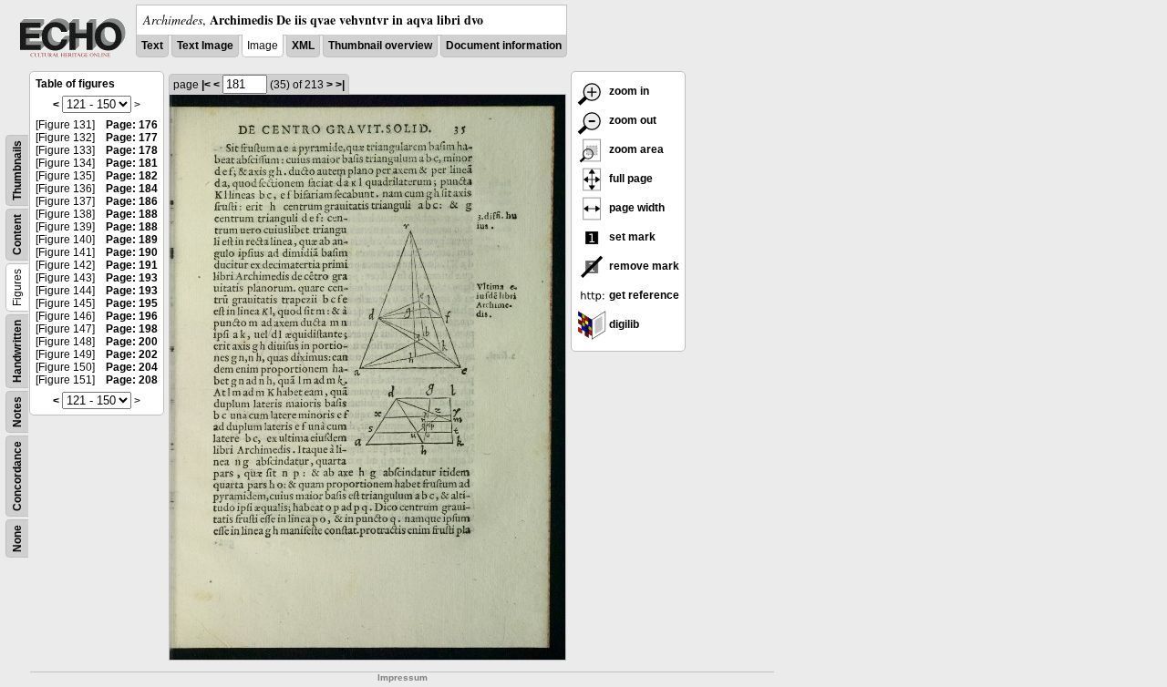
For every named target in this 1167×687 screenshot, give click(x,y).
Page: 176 (132, 124)
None (17, 538)
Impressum (402, 677)
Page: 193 (132, 278)
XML (303, 45)
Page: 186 (132, 201)
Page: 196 (132, 316)
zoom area (635, 149)
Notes (17, 411)
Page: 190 (132, 252)
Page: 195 (132, 303)
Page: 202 (132, 354)
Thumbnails (17, 170)
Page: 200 (132, 341)
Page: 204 (132, 367)
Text (152, 45)
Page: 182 (132, 175)
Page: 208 (132, 380)
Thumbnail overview (380, 45)
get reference (642, 295)
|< (206, 84)
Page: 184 (132, 188)
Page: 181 (132, 163)
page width (635, 207)
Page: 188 (132, 214)
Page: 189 (132, 239)
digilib (622, 324)
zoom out (631, 120)
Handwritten (17, 351)
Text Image (205, 45)
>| (340, 84)
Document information (504, 45)
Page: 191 (132, 265)
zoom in (627, 91)
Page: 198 (132, 329)
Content (17, 234)
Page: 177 (132, 137)
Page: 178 (132, 150)
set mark (631, 237)
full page (629, 178)
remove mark (642, 266)
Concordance (17, 476)
